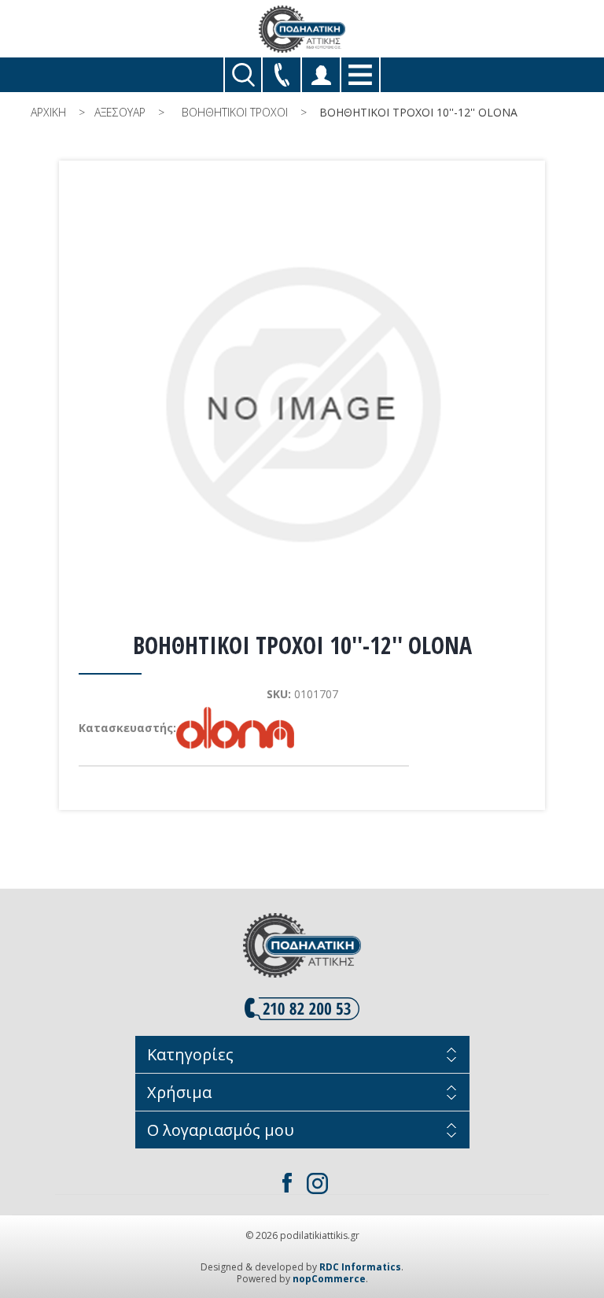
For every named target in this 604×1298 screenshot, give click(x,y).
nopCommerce (329, 1278)
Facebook (287, 1183)
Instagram (317, 1183)
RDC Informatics (360, 1267)
